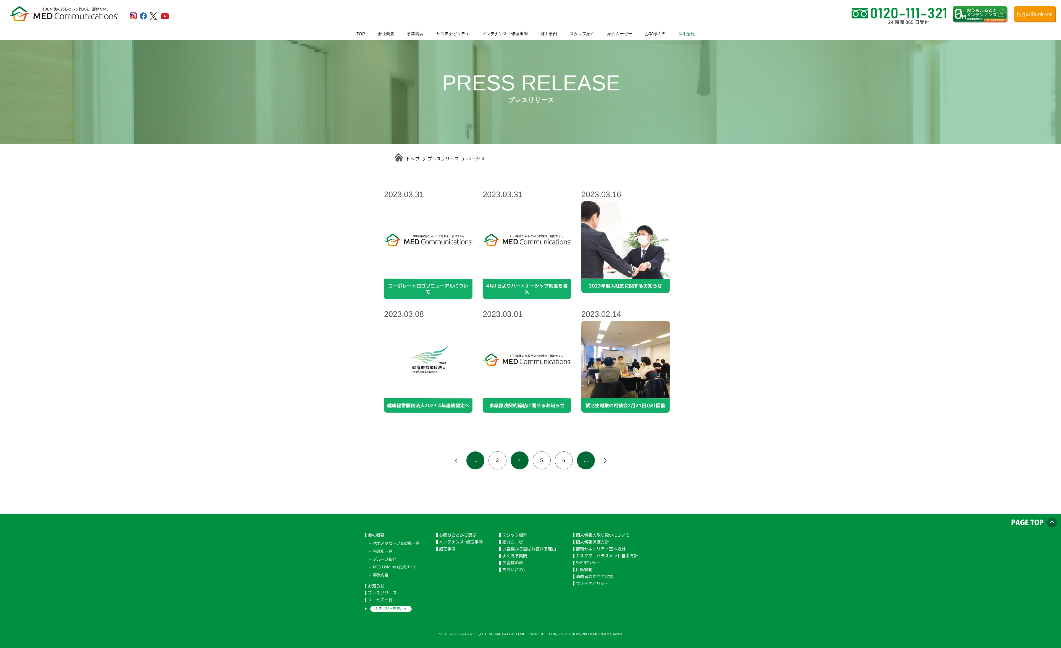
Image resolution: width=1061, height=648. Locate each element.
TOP (360, 33)
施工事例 (548, 33)
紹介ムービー (619, 33)
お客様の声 (655, 33)
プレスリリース (443, 159)
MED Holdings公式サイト (395, 566)
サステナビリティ (452, 33)
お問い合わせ (514, 570)
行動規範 (584, 570)
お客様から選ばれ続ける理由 (529, 549)
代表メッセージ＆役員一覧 (396, 543)
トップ (412, 159)
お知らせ (376, 586)
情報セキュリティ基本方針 (601, 549)
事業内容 (415, 33)
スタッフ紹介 (582, 33)
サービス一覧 (380, 600)
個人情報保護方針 (592, 542)
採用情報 (686, 33)
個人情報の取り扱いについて (603, 535)
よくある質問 (514, 556)
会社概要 (386, 33)
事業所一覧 (382, 551)
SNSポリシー (588, 563)
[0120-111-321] (899, 22)
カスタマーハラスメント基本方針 (607, 556)
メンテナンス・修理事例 (505, 33)
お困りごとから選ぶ (457, 535)
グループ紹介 (384, 559)
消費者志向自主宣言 (594, 576)
